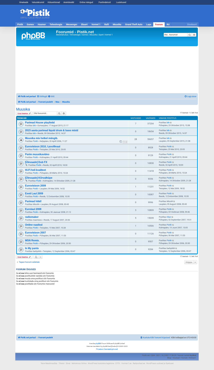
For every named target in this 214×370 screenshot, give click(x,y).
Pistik (20, 24)
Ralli (106, 24)
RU (168, 24)
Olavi (169, 217)
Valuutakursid (38, 2)
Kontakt (185, 358)
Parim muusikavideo (37, 154)
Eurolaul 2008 (33, 209)
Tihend (61, 363)
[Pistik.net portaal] (36, 36)
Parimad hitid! (33, 201)
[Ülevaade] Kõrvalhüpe (38, 177)
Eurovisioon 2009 (35, 185)
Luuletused (121, 2)
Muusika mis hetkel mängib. (41, 138)
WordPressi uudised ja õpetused (160, 363)
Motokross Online (79, 363)
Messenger (71, 24)
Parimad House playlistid (40, 122)
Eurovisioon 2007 (35, 232)
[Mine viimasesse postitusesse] (171, 122)
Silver (68, 363)
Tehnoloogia (56, 24)
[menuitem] (51, 96)
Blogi (169, 358)
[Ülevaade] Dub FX (36, 162)
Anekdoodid (68, 2)
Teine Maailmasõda (49, 363)
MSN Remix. (32, 240)
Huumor (42, 24)
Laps (148, 24)
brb (34, 125)
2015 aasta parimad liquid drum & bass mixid (51, 130)
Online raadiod (33, 224)
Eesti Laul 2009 (34, 193)
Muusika (117, 24)
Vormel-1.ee (126, 363)
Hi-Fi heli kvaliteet (35, 170)
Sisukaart (192, 24)
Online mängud (86, 2)
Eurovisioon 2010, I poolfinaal (42, 146)
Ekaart (84, 24)
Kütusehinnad (54, 2)
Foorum (159, 24)
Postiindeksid (104, 2)
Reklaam (192, 358)
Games (30, 24)
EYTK (117, 363)
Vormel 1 (95, 24)
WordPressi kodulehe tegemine (101, 363)
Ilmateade (23, 2)
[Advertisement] (125, 14)
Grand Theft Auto (133, 24)
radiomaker (32, 217)
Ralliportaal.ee (139, 363)
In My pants (32, 248)
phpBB (97, 343)
